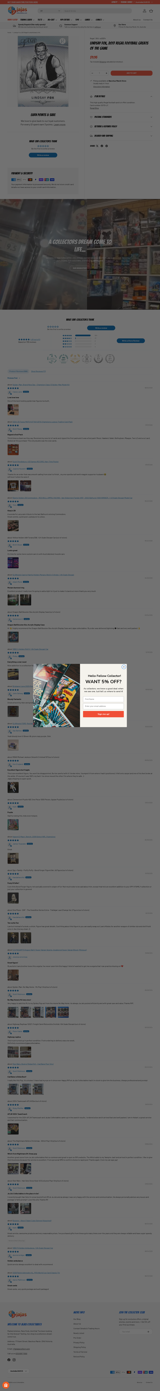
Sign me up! (103, 714)
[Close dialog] (124, 667)
